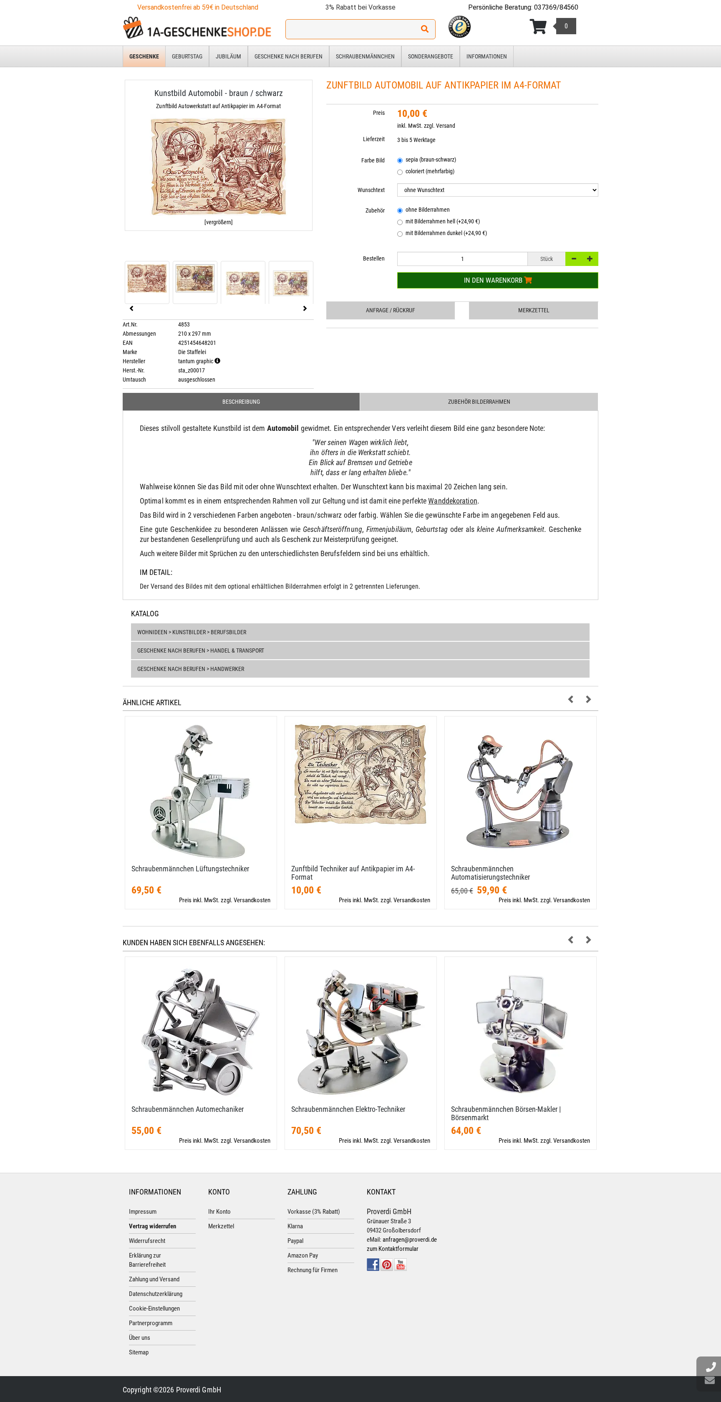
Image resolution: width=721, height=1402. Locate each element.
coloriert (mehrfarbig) (430, 171)
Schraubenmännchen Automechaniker (187, 1109)
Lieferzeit (374, 139)
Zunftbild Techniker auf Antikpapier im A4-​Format (353, 872)
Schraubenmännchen (365, 56)
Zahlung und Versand (154, 1279)
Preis (379, 112)
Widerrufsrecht (147, 1241)
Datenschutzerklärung (155, 1294)
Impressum (142, 1211)
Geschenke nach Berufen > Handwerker (190, 669)
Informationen (486, 56)
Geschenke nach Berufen (289, 56)
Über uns (139, 1337)
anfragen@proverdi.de (410, 1239)
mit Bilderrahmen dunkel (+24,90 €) (446, 233)
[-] (573, 259)
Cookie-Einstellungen (154, 1308)
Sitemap (139, 1352)
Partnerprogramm (150, 1323)
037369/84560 (556, 7)
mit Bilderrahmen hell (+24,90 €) (443, 221)
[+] (590, 259)
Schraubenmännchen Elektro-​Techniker (348, 1109)
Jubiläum (228, 56)
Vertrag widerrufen (152, 1226)
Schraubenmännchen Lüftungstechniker (190, 868)
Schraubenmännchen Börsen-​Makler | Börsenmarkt (506, 1113)
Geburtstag (187, 56)
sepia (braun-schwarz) (431, 159)
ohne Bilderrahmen (428, 209)
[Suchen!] (424, 29)
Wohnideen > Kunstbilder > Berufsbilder (191, 632)
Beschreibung (241, 401)
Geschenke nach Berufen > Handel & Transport (200, 650)
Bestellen (374, 258)
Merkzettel (534, 310)
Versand (445, 125)
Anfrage (390, 310)
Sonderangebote (430, 56)
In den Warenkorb (494, 280)
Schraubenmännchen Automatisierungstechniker (490, 872)
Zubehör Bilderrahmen (479, 401)
